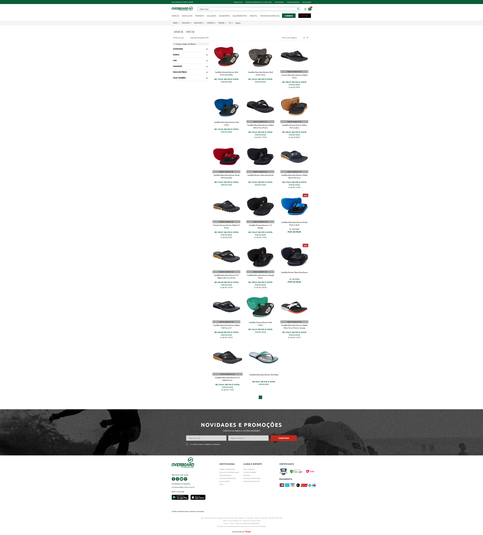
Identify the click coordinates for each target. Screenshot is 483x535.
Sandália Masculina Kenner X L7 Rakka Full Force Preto (226, 276)
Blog (221, 484)
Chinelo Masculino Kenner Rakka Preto (294, 76)
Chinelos (210, 23)
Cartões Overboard (227, 478)
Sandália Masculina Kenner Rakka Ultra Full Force (294, 176)
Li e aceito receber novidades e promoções (205, 444)
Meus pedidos (279, 2)
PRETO (238, 23)
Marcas (175, 15)
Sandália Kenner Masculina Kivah (260, 175)
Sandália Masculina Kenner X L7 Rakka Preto (227, 378)
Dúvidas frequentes (251, 481)
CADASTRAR (283, 438)
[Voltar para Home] (182, 8)
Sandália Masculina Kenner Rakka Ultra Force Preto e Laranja (294, 326)
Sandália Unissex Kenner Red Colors (260, 323)
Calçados (211, 15)
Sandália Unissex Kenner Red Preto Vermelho (226, 73)
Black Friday (224, 481)
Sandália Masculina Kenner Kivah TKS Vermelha (226, 176)
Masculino (187, 15)
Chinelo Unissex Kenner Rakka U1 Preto (226, 226)
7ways (248, 531)
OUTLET (304, 15)
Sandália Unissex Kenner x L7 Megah (260, 226)
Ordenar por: (178, 37)
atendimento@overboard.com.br (183, 487)
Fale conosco (306, 2)
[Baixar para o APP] (181, 497)
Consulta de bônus (293, 2)
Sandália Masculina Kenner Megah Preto (260, 276)
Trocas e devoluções (251, 478)
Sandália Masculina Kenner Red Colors (226, 123)
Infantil (253, 15)
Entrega (246, 475)
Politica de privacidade (229, 472)
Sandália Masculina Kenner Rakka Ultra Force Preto (260, 126)
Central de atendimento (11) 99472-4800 (258, 2)
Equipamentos (240, 15)
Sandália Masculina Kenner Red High (263, 374)
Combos (289, 15)
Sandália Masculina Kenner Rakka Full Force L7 (226, 326)
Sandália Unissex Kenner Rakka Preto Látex (294, 126)
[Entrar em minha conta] (305, 8)
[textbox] (248, 9)
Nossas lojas (238, 2)
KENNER (221, 23)
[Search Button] (298, 8)
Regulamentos (225, 475)
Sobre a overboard (227, 469)
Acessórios (224, 15)
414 (230, 23)
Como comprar (249, 472)
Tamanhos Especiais (269, 15)
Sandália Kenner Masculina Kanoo (294, 272)
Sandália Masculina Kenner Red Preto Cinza (260, 73)
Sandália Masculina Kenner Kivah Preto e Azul (294, 223)
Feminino (199, 15)
